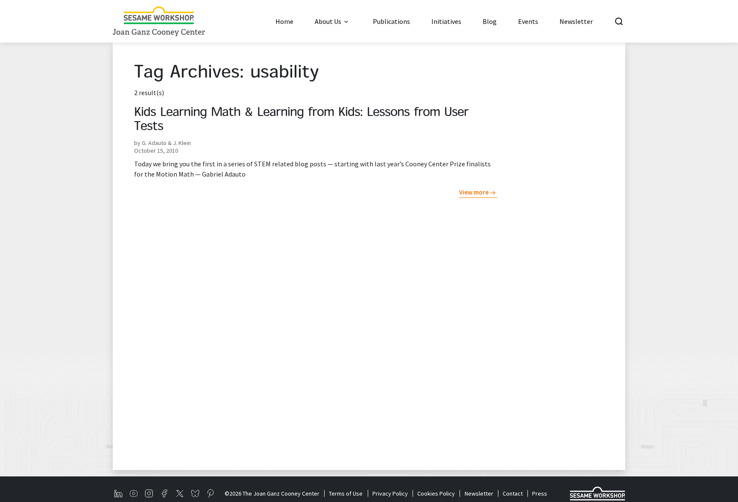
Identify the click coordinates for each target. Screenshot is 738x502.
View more (474, 192)
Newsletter (479, 493)
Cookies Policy (436, 493)
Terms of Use (346, 493)
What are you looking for (678, 21)
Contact (513, 493)
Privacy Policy (389, 493)
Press (539, 493)
